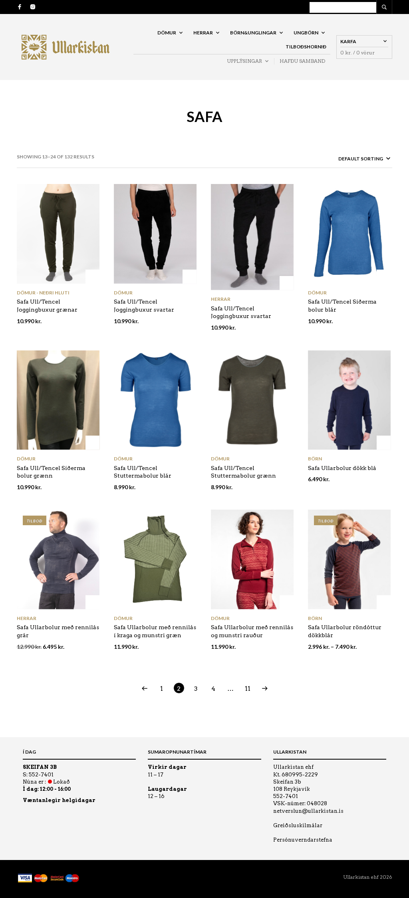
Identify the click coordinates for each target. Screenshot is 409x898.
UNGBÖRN (306, 33)
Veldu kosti (92, 277)
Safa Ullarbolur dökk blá (342, 468)
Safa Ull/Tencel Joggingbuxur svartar (241, 312)
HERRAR (203, 33)
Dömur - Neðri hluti (43, 293)
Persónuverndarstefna (302, 840)
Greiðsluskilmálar (297, 825)
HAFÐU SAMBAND (302, 61)
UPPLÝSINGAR (244, 61)
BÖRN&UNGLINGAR (253, 33)
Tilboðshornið (306, 47)
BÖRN (315, 459)
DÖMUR (166, 33)
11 (247, 688)
